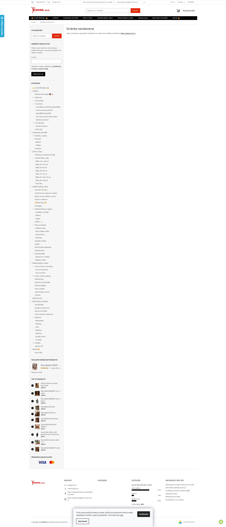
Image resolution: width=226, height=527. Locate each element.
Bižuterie (38, 317)
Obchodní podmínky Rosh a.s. (127, 2)
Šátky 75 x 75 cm (41, 174)
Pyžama (37, 295)
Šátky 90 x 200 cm (41, 180)
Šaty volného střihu (42, 231)
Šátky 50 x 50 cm (41, 167)
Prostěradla (39, 123)
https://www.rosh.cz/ (128, 33)
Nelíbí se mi (136, 499)
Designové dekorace (42, 308)
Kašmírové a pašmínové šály (45, 155)
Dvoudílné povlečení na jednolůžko (48, 107)
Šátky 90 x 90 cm (41, 171)
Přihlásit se (38, 74)
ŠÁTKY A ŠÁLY (37, 152)
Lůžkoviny (38, 97)
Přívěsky (38, 324)
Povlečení (38, 104)
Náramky (38, 333)
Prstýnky (38, 340)
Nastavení (82, 521)
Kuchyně (38, 139)
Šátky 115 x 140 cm (42, 161)
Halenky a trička (40, 241)
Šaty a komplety (40, 225)
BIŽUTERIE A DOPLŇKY (40, 301)
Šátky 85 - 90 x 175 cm (43, 177)
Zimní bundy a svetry (42, 292)
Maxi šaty (38, 238)
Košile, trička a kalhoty (43, 276)
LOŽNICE (35, 91)
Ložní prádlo (39, 101)
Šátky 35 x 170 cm (41, 164)
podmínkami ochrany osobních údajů (46, 67)
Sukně (37, 244)
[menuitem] (39, 18)
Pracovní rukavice (41, 269)
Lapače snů (39, 346)
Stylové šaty (39, 234)
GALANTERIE (39, 305)
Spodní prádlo (40, 254)
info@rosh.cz (72, 485)
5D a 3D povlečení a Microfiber (46, 117)
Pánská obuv (39, 279)
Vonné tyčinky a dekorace (44, 314)
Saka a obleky (40, 289)
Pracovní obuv (40, 273)
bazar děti (38, 352)
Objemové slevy (171, 494)
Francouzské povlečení (44, 110)
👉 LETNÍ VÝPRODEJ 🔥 (41, 88)
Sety (37, 327)
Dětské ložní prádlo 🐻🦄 (44, 94)
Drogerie (38, 148)
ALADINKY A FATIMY (42, 212)
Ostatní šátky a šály (42, 158)
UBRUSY (38, 142)
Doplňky (38, 343)
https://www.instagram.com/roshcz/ (80, 499)
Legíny (37, 218)
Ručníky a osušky (41, 136)
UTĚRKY (38, 145)
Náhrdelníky (39, 321)
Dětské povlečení (42, 120)
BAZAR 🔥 (36, 349)
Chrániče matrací (41, 126)
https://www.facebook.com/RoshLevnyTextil (80, 493)
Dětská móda (37, 298)
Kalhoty (38, 215)
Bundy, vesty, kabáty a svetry (45, 196)
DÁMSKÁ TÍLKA (40, 260)
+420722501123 (73, 489)
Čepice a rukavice (41, 199)
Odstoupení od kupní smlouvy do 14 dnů (97, 2)
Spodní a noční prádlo (42, 282)
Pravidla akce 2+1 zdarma (175, 500)
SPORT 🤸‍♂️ (38, 222)
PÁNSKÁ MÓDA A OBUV (40, 263)
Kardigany (38, 206)
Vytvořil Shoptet (189, 522)
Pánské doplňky (40, 285)
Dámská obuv (39, 250)
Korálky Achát (40, 336)
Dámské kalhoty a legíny (43, 209)
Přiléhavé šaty (40, 228)
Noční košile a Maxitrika (43, 247)
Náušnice (38, 330)
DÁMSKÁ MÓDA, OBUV (40, 187)
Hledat (135, 11)
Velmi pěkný (136, 488)
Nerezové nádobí (41, 311)
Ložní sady (38, 129)
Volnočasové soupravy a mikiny (46, 193)
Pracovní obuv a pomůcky (44, 266)
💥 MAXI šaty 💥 (40, 203)
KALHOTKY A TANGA (42, 257)
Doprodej (38, 183)
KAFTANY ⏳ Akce (41, 190)
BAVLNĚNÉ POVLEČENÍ (43, 113)
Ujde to (134, 493)
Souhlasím (143, 514)
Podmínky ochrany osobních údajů (178, 491)
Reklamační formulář (173, 497)
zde (121, 515)
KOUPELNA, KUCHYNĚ (40, 132)
